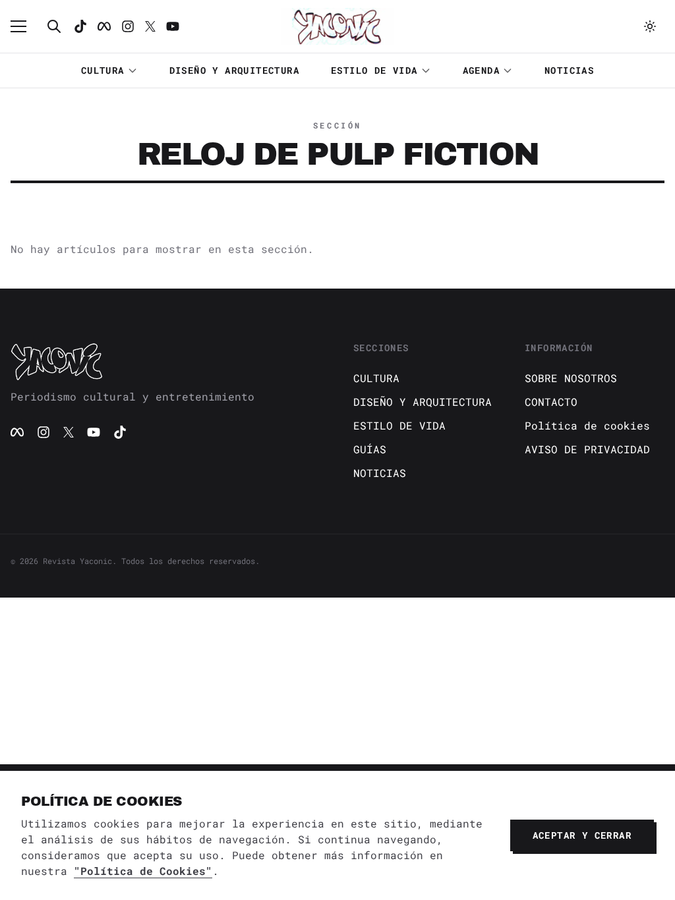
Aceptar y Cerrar (582, 835)
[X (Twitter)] (68, 432)
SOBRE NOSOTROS (571, 378)
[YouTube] (93, 432)
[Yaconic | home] (166, 361)
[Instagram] (127, 26)
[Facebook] (104, 26)
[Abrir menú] (25, 26)
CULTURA (103, 70)
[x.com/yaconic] (150, 26)
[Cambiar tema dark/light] (649, 26)
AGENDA (481, 70)
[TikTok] (80, 26)
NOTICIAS (569, 70)
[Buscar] (54, 26)
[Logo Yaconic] (337, 26)
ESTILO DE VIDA (374, 70)
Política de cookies (587, 425)
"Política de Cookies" (143, 871)
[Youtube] (172, 26)
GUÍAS (369, 449)
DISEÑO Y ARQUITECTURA (234, 70)
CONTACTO (551, 401)
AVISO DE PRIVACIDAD (587, 449)
